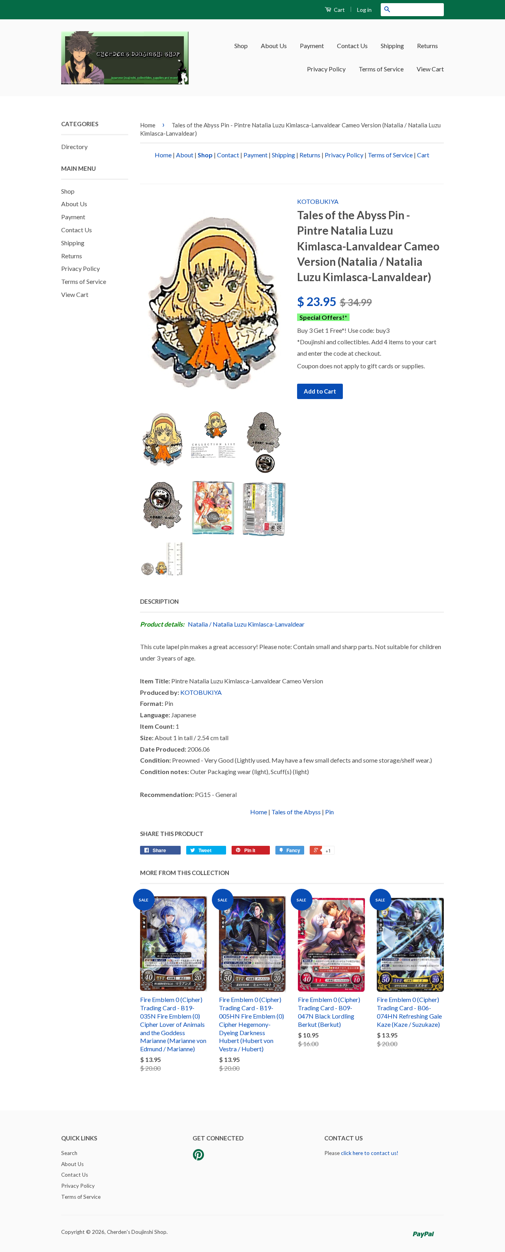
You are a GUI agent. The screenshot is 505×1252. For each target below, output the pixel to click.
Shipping (392, 45)
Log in (364, 9)
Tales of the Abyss (296, 811)
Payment (312, 45)
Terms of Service (381, 69)
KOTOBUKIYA (318, 201)
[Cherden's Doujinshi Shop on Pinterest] (198, 1157)
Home (147, 125)
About (184, 155)
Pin (329, 811)
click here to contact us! (369, 1153)
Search (69, 1153)
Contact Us (352, 45)
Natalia (198, 624)
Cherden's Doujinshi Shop (136, 1232)
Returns (427, 45)
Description (159, 601)
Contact (228, 155)
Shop (241, 45)
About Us (274, 45)
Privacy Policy (326, 69)
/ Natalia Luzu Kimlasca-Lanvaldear (257, 624)
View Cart (430, 69)
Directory (74, 146)
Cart (339, 9)
